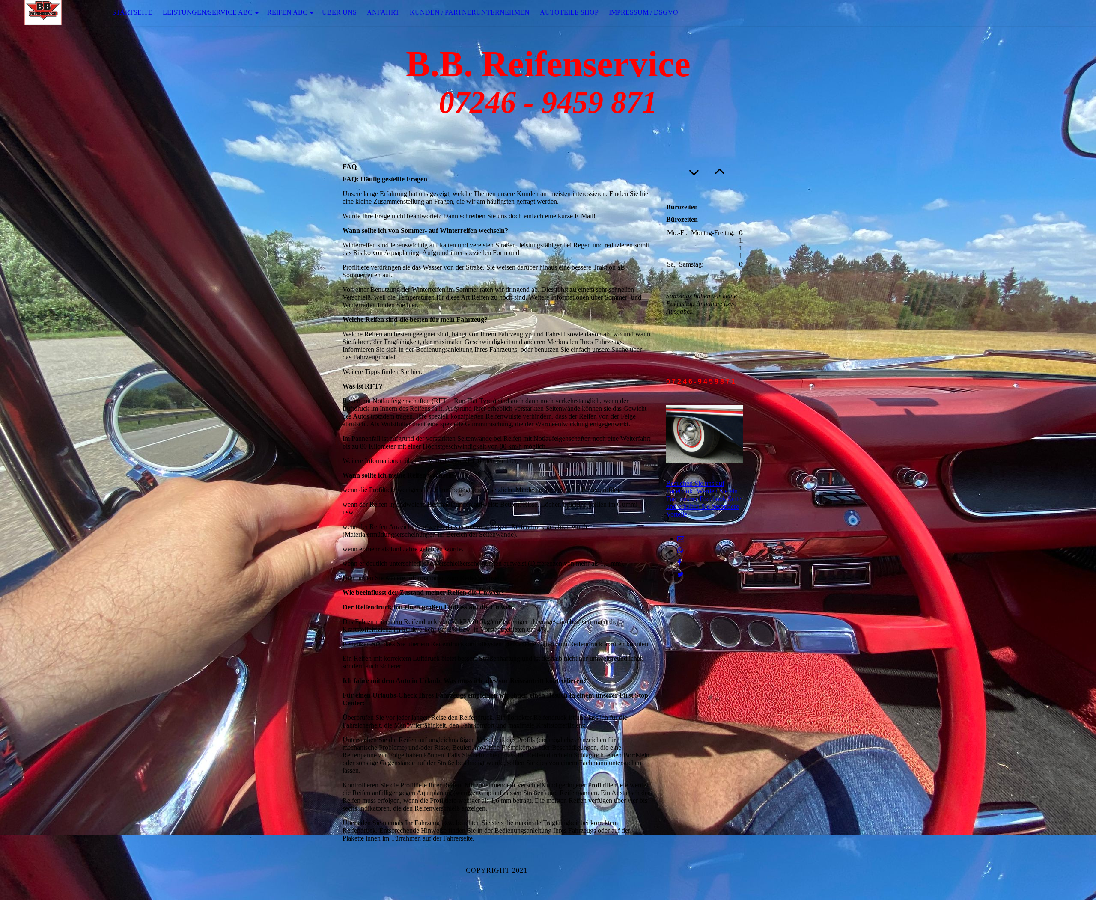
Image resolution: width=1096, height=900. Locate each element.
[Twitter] (680, 574)
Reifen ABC (287, 12)
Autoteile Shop (569, 12)
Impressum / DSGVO (643, 12)
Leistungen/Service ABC (208, 12)
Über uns (339, 12)
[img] (43, 12)
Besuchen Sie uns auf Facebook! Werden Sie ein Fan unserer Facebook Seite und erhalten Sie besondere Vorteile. (703, 499)
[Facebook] (679, 562)
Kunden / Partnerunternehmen (470, 12)
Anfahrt (383, 12)
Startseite (132, 12)
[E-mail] (680, 538)
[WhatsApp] (680, 550)
